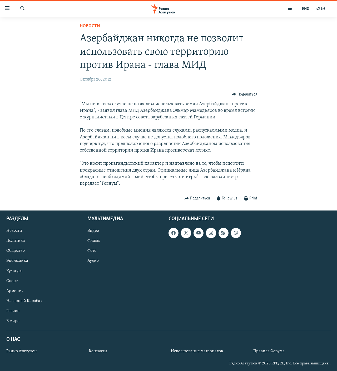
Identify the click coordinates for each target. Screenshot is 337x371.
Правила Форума (269, 351)
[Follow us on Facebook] (173, 233)
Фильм (93, 241)
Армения (15, 291)
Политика (15, 241)
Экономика (17, 261)
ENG (305, 9)
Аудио (93, 261)
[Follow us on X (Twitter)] (186, 233)
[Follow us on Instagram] (211, 233)
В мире (12, 321)
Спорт (12, 281)
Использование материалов (197, 351)
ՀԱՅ (320, 9)
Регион (13, 311)
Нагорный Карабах (24, 301)
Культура (14, 271)
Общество (15, 251)
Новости (90, 26)
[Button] (244, 94)
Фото (91, 251)
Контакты (98, 351)
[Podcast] (236, 233)
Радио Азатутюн (21, 351)
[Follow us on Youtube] (199, 233)
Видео (93, 231)
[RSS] (224, 233)
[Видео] (290, 9)
